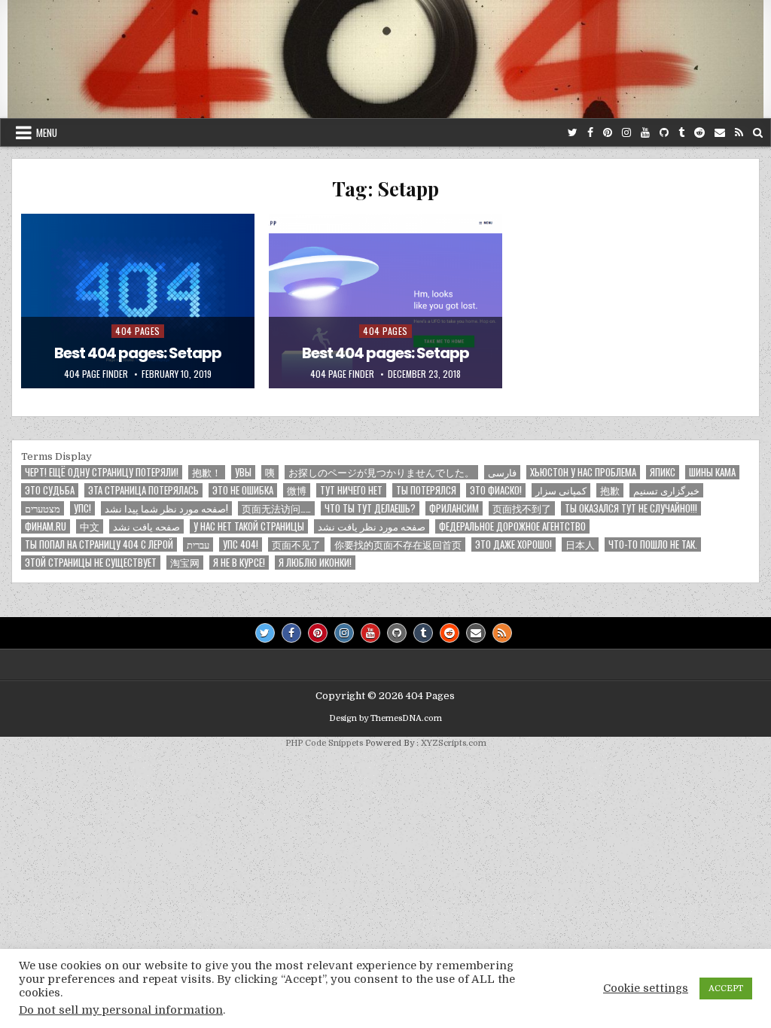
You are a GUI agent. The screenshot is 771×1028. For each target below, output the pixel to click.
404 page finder (96, 374)
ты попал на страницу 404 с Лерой (99, 544)
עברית (198, 544)
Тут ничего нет (351, 490)
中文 (89, 526)
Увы (243, 472)
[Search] (758, 133)
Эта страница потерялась (143, 490)
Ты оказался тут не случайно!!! (631, 508)
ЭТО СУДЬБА (50, 490)
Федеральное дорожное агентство (512, 526)
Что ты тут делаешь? (370, 508)
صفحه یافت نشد (146, 526)
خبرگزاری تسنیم (666, 490)
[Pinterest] (607, 133)
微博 (296, 490)
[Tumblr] (681, 133)
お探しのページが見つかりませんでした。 (381, 472)
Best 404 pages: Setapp (137, 352)
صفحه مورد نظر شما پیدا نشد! (166, 508)
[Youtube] (645, 133)
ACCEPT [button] (726, 988)
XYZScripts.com (453, 743)
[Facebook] (590, 133)
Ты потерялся (426, 490)
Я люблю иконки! (315, 562)
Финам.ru (45, 526)
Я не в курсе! (239, 562)
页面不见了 (296, 544)
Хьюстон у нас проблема (583, 472)
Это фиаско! (496, 490)
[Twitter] (572, 133)
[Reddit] (699, 133)
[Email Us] (720, 133)
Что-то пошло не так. (652, 544)
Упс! (82, 508)
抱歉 (610, 490)
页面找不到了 (521, 508)
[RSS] (739, 133)
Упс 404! (240, 544)
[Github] (664, 133)
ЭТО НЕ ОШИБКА (242, 490)
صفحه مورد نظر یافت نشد (371, 526)
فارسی (502, 472)
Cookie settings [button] (645, 988)
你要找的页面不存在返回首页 (398, 544)
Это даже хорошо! (513, 544)
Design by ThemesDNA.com (385, 718)
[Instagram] (626, 133)
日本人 (580, 544)
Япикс (662, 472)
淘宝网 (185, 562)
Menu (46, 132)
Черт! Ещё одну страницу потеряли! (101, 472)
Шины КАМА (712, 472)
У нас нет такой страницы (249, 526)
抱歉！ (206, 472)
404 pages (137, 330)
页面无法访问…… (276, 508)
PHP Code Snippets (324, 743)
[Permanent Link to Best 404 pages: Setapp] (137, 301)
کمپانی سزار (561, 490)
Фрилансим (454, 508)
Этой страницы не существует (91, 562)
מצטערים (42, 508)
